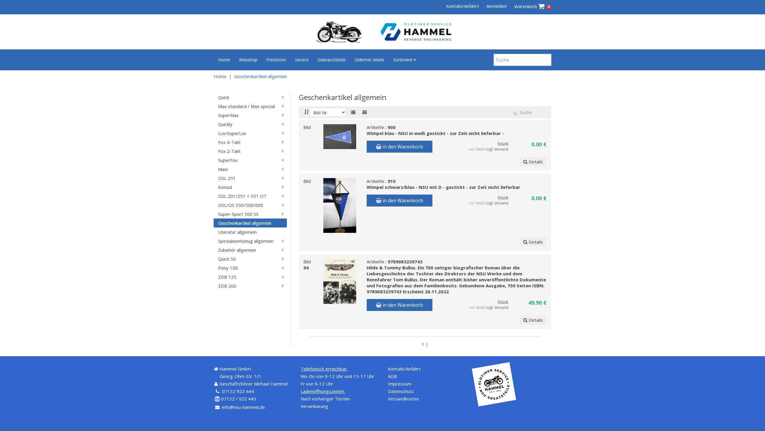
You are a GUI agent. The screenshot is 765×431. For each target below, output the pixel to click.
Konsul (225, 187)
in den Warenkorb (402, 146)
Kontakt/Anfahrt (462, 6)
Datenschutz (401, 391)
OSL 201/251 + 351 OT (242, 196)
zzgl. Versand (497, 149)
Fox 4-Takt (229, 142)
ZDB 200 (227, 286)
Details (535, 162)
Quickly (225, 124)
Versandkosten (403, 399)
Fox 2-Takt (229, 151)
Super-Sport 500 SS (238, 214)
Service (302, 60)
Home (224, 60)
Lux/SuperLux (232, 133)
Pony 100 (228, 268)
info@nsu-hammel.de (243, 407)
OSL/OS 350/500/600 (240, 205)
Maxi (223, 169)
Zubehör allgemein (237, 250)
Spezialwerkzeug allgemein (245, 241)
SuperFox (228, 160)
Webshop (248, 60)
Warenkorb (532, 6)
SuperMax (228, 115)
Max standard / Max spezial (246, 106)
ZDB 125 (227, 277)
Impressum (399, 384)
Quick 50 (227, 259)
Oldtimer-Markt (369, 60)
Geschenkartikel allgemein (260, 76)
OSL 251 (227, 178)
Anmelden (496, 6)
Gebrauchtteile (332, 60)
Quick (223, 97)
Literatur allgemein (237, 232)
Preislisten (276, 60)
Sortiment (403, 60)
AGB (392, 376)
